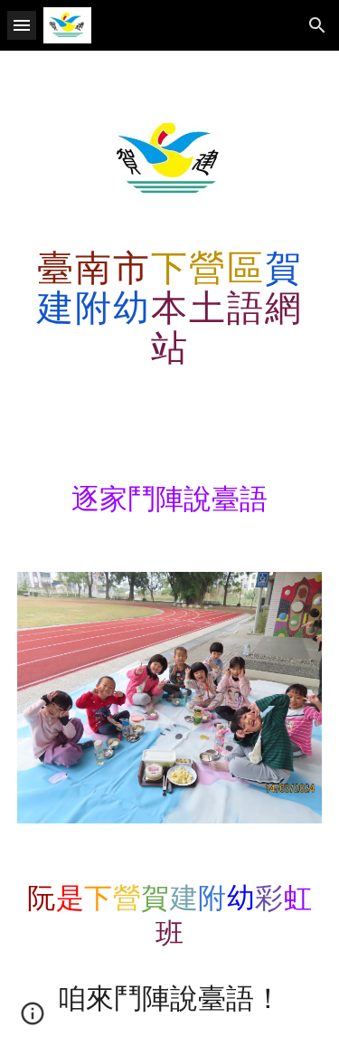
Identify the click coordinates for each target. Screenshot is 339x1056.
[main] (170, 307)
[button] (21, 25)
